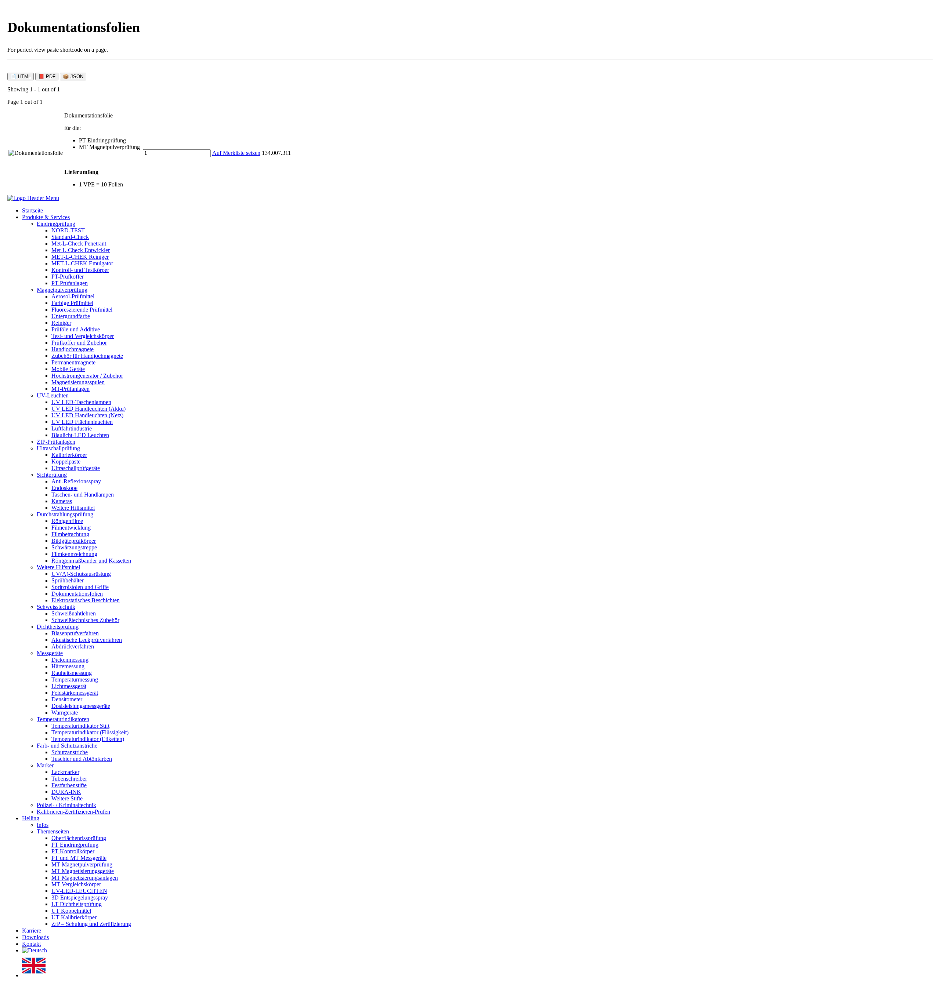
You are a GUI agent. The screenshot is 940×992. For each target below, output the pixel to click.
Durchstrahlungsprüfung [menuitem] (65, 514)
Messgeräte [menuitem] (50, 653)
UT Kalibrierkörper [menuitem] (74, 917)
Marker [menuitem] (45, 765)
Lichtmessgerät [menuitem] (68, 686)
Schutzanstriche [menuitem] (69, 752)
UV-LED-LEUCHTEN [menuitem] (79, 891)
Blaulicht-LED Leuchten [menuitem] (80, 435)
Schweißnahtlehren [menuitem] (73, 613)
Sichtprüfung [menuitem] (52, 475)
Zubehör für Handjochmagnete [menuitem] (87, 356)
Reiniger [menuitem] (61, 323)
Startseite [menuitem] (32, 210)
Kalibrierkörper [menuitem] (69, 455)
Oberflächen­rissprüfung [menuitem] (78, 838)
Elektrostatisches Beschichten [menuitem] (85, 600)
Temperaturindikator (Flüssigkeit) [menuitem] (90, 732)
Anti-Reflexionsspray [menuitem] (76, 481)
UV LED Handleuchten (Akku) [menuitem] (88, 409)
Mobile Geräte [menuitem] (68, 369)
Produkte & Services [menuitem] (46, 217)
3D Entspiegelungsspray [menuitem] (79, 897)
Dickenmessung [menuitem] (69, 660)
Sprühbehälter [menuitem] (67, 580)
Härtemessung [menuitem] (67, 666)
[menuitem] (34, 950)
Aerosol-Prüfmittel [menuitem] (72, 296)
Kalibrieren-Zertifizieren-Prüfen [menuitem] (73, 812)
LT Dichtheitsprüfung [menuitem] (76, 904)
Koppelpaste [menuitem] (65, 461)
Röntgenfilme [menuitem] (67, 521)
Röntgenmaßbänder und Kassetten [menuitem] (91, 560)
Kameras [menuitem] (61, 501)
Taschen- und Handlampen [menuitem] (82, 494)
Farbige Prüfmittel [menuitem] (72, 303)
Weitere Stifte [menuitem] (67, 798)
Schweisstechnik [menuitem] (56, 607)
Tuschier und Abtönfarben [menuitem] (81, 759)
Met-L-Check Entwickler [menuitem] (80, 250)
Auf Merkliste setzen (236, 153)
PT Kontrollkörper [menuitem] (72, 851)
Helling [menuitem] (30, 818)
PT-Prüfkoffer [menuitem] (67, 276)
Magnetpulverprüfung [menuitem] (62, 290)
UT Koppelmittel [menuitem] (71, 911)
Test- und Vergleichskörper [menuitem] (82, 336)
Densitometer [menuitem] (66, 699)
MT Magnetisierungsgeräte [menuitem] (82, 871)
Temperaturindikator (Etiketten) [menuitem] (87, 739)
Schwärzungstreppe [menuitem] (74, 547)
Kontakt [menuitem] (31, 944)
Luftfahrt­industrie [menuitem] (71, 428)
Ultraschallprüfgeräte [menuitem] (75, 468)
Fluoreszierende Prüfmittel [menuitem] (81, 309)
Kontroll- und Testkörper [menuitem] (80, 270)
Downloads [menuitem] (35, 937)
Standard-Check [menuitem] (70, 237)
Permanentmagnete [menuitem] (73, 362)
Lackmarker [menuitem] (65, 772)
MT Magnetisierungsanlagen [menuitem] (84, 878)
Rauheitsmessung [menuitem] (71, 673)
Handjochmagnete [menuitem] (72, 349)
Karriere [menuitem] (31, 930)
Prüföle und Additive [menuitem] (75, 329)
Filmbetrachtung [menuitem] (70, 534)
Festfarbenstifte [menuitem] (69, 785)
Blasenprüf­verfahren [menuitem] (75, 633)
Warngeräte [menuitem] (64, 712)
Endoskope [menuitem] (64, 488)
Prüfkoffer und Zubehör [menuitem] (79, 342)
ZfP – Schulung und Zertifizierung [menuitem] (91, 924)
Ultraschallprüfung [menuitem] (58, 448)
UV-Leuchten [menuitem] (53, 395)
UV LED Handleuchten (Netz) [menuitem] (87, 415)
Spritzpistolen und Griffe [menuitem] (80, 587)
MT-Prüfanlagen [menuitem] (70, 389)
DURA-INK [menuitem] (66, 792)
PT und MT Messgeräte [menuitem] (78, 858)
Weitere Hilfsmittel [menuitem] (73, 508)
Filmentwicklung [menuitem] (71, 527)
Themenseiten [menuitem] (53, 831)
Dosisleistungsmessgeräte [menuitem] (80, 706)
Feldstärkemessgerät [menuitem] (74, 693)
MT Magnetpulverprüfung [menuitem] (81, 864)
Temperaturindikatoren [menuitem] (63, 719)
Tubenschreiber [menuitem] (69, 778)
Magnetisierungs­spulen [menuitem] (78, 382)
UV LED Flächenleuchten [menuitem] (82, 422)
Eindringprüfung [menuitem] (56, 224)
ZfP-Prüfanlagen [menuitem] (56, 442)
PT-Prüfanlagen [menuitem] (69, 283)
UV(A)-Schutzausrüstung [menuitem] (81, 574)
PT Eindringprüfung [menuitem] (74, 845)
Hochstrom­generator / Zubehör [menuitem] (87, 376)
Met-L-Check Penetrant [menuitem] (78, 243)
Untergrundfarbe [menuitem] (70, 316)
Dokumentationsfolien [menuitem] (77, 594)
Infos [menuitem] (42, 825)
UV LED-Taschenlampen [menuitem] (81, 402)
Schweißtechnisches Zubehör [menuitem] (85, 620)
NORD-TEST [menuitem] (68, 230)
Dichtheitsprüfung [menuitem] (58, 627)
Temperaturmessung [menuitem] (74, 679)
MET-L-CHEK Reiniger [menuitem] (80, 257)
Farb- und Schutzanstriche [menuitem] (67, 745)
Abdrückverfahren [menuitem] (72, 646)
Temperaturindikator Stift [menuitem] (80, 726)
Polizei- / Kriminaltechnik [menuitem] (66, 805)
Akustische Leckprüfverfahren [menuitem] (86, 640)
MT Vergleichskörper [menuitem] (76, 884)
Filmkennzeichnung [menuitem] (74, 554)
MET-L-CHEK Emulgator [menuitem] (82, 263)
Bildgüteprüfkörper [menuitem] (73, 541)
